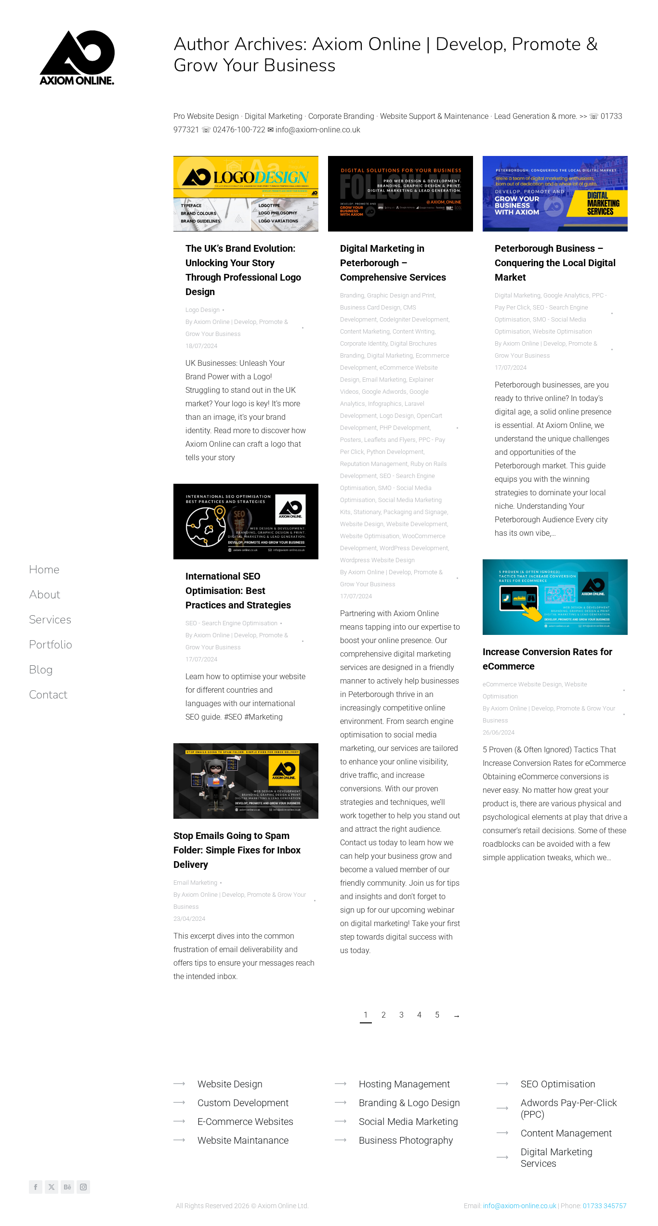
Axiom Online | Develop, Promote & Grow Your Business (385, 54)
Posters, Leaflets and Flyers (378, 439)
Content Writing (413, 331)
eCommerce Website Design (522, 684)
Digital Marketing (390, 355)
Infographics (385, 403)
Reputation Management (374, 463)
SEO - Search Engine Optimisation (231, 623)
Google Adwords (384, 391)
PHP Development (405, 427)
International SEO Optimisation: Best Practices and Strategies (238, 590)
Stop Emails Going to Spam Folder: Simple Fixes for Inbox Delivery (237, 850)
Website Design (361, 524)
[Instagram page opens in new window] (83, 1187)
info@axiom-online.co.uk (519, 1206)
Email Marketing (384, 379)
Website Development (416, 524)
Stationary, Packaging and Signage (400, 512)
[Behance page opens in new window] (67, 1187)
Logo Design (202, 309)
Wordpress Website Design (377, 560)
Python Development (395, 451)
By (236, 327)
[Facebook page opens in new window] (35, 1187)
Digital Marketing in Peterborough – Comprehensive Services (393, 263)
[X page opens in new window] (51, 1187)
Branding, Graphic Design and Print (387, 295)
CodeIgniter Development (414, 319)
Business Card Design (370, 307)
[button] (514, 8)
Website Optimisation (369, 536)
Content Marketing (365, 331)
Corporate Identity (363, 343)
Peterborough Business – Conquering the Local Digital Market (555, 263)
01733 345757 (605, 1206)
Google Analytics (566, 295)
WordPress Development (414, 548)
